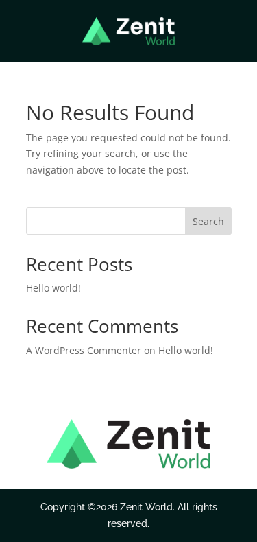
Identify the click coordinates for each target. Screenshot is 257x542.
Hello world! (53, 287)
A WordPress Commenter (83, 350)
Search (208, 221)
